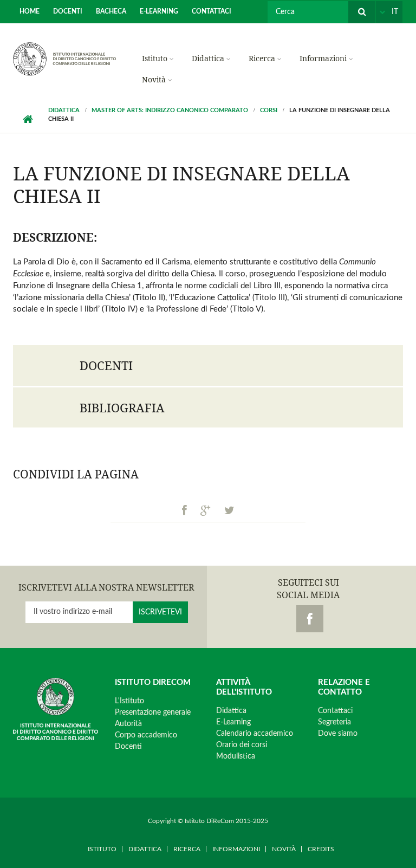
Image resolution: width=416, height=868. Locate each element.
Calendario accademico (254, 733)
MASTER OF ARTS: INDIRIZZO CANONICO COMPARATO (170, 110)
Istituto (154, 58)
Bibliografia (122, 407)
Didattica (208, 58)
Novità (154, 79)
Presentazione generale (153, 712)
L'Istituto (129, 701)
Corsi (268, 110)
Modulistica (235, 756)
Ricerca (262, 58)
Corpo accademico (146, 735)
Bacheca (111, 11)
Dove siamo (338, 733)
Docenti (67, 11)
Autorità (128, 724)
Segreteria (334, 722)
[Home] (64, 59)
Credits (321, 849)
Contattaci (211, 11)
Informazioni (323, 58)
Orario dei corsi (241, 745)
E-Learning (159, 11)
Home (30, 11)
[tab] (208, 365)
